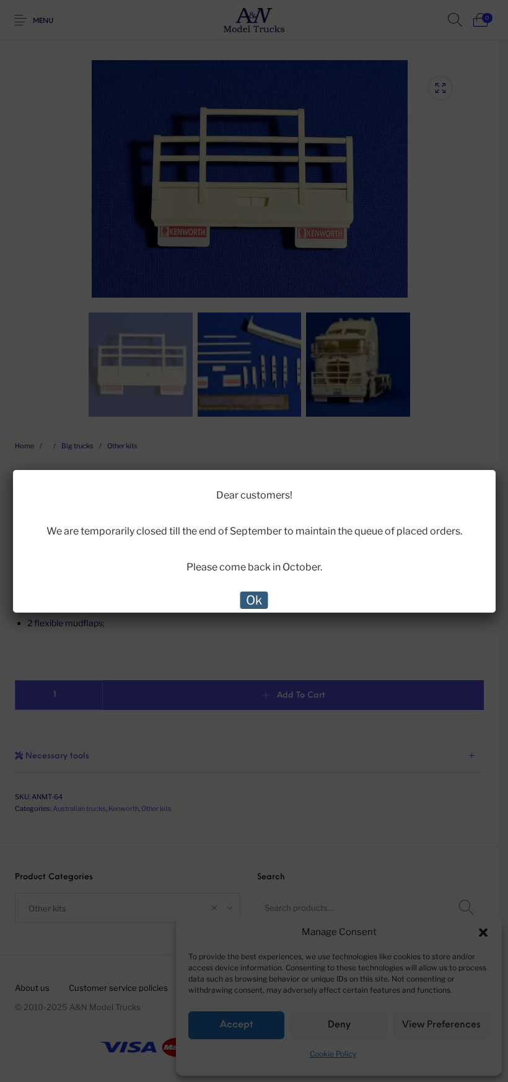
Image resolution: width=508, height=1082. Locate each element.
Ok (254, 600)
